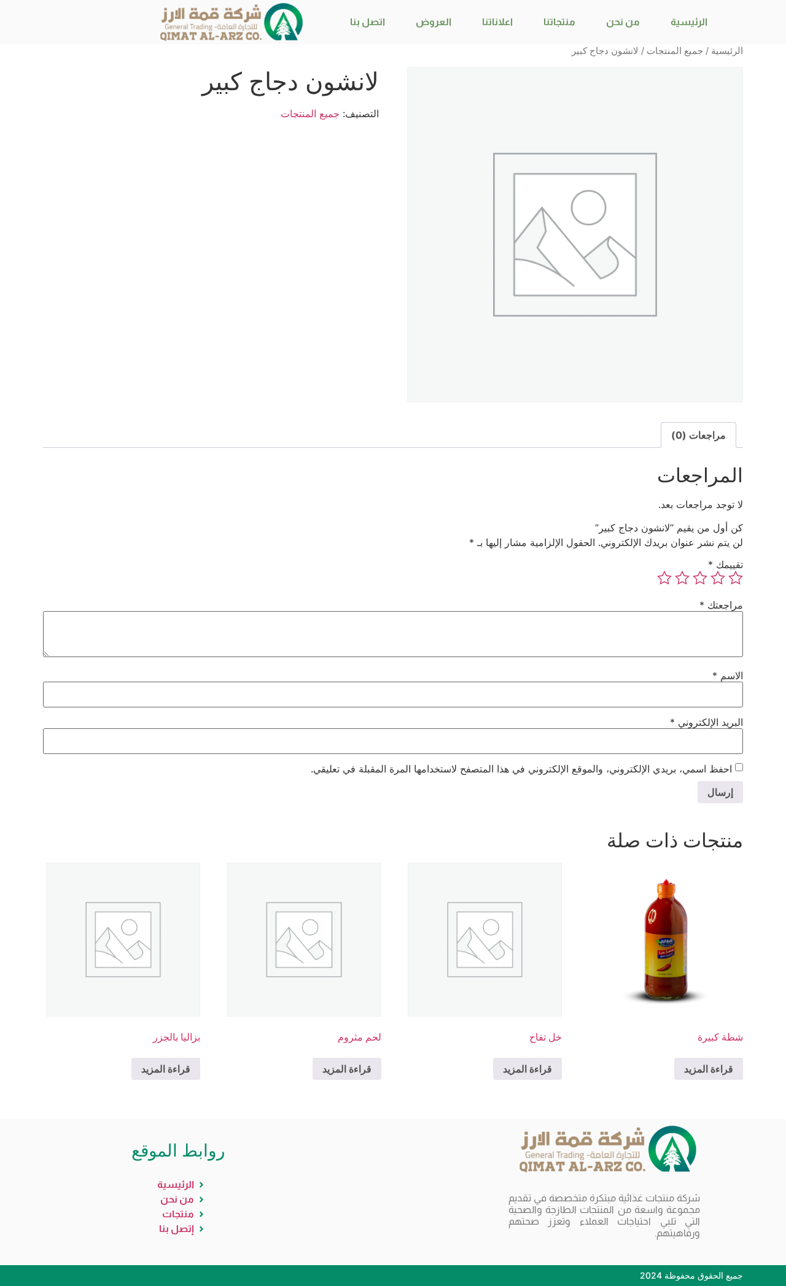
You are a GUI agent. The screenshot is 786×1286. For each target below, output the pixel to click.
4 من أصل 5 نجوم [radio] (682, 578)
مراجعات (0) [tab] (698, 435)
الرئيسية (689, 22)
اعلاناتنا (497, 22)
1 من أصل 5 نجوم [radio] (735, 578)
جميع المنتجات (675, 50)
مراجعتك (721, 605)
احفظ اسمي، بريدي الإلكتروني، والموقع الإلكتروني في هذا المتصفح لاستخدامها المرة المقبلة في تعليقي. (521, 769)
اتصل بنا (367, 22)
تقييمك (725, 564)
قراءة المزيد (708, 1069)
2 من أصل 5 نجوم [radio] (717, 578)
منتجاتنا (559, 22)
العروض (433, 22)
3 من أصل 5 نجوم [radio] (700, 578)
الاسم (727, 675)
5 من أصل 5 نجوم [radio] (664, 578)
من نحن (623, 22)
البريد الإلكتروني (706, 722)
